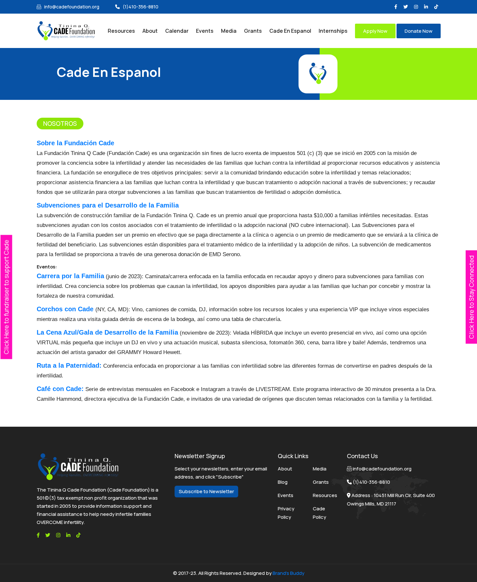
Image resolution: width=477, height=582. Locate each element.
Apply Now (375, 31)
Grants (321, 482)
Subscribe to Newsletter (206, 491)
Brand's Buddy (288, 573)
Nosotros (60, 123)
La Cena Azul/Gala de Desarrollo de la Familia (107, 332)
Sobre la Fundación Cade (75, 143)
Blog (282, 482)
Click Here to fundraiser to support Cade (6, 297)
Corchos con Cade (66, 309)
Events (285, 495)
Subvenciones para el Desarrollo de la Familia (108, 205)
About (285, 468)
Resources (325, 495)
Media (319, 468)
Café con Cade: (60, 388)
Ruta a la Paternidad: (69, 365)
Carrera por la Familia (70, 275)
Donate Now (419, 31)
